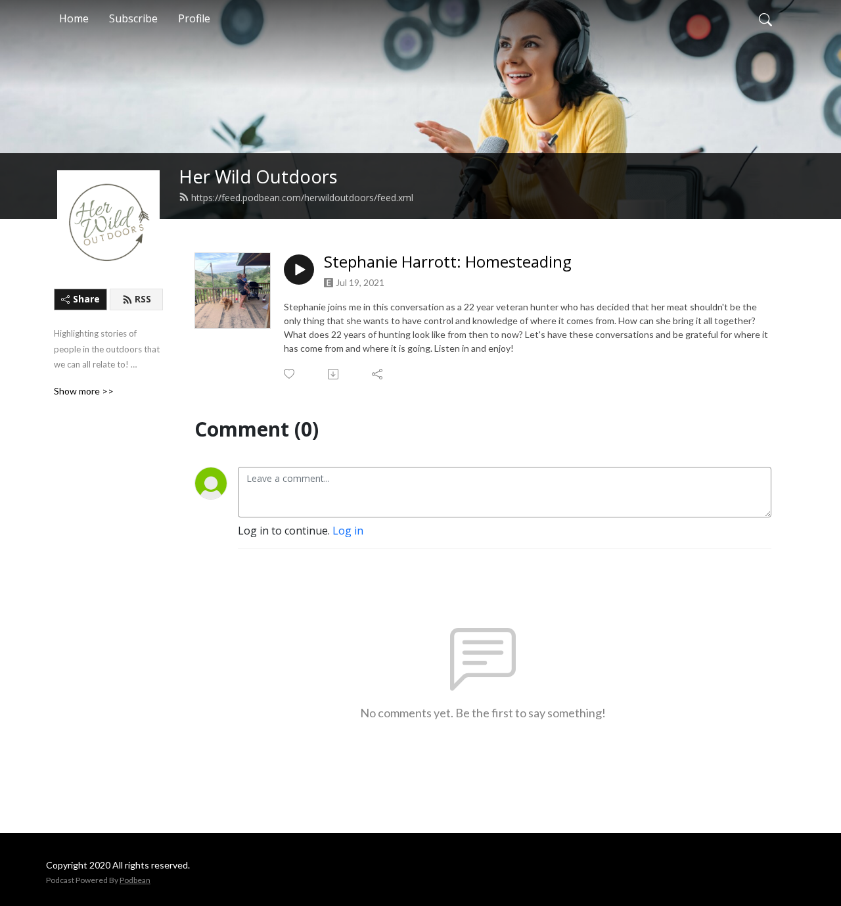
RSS (143, 299)
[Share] (378, 374)
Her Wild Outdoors (258, 176)
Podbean (135, 880)
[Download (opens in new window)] (334, 374)
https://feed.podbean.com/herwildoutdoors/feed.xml (302, 197)
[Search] (765, 18)
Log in (347, 530)
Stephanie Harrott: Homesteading (448, 262)
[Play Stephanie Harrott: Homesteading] (299, 269)
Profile (194, 18)
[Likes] (290, 374)
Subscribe (133, 18)
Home (74, 18)
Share (86, 299)
